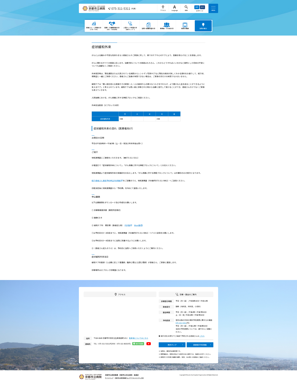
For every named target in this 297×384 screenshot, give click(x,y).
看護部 (136, 375)
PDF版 (127, 225)
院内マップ (172, 345)
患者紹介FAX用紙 (200, 345)
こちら (203, 336)
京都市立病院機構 (111, 375)
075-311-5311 (181, 323)
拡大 (202, 7)
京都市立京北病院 (125, 375)
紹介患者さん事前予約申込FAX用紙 (106, 180)
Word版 (137, 225)
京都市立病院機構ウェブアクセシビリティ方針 (129, 378)
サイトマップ (109, 378)
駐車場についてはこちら (138, 338)
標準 (196, 7)
